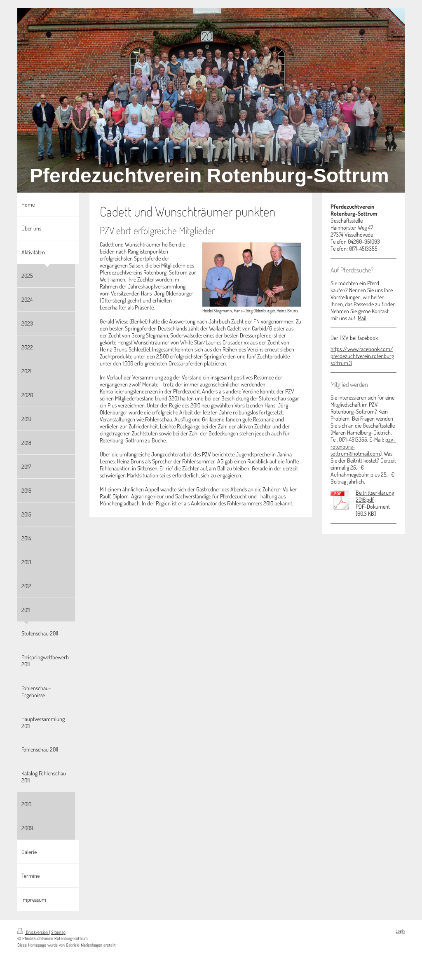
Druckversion (37, 932)
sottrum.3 (341, 362)
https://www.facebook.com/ (362, 348)
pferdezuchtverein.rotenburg (362, 355)
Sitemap (58, 932)
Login (400, 931)
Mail (362, 317)
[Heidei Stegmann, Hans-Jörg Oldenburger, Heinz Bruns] (251, 274)
